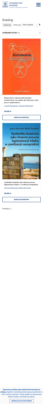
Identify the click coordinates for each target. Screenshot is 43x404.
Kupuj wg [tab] (7, 25)
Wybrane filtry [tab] (9, 33)
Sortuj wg (17, 25)
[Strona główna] (15, 4)
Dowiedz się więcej (27, 397)
